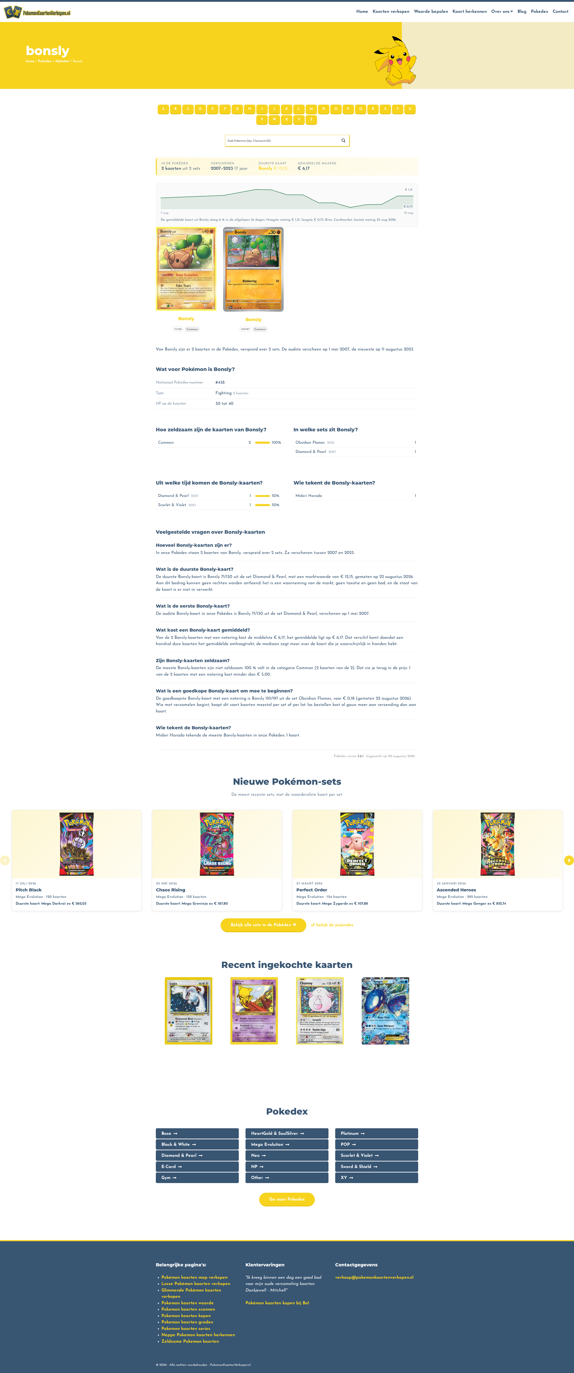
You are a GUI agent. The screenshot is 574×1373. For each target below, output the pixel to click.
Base (166, 1134)
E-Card (168, 1167)
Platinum (350, 1134)
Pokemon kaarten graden (187, 1322)
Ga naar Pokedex (287, 1199)
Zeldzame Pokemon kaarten (190, 1342)
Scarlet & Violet (357, 1156)
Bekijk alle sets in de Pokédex (261, 925)
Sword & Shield (356, 1167)
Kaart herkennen (469, 12)
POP (345, 1145)
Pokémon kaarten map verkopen (194, 1278)
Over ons (500, 12)
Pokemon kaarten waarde (187, 1303)
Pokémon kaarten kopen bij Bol (277, 1303)
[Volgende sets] (569, 860)
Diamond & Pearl (178, 1156)
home (30, 61)
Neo (255, 1156)
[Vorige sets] (5, 860)
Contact (560, 12)
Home (362, 12)
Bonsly (273, 168)
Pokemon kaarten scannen (188, 1309)
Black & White (175, 1145)
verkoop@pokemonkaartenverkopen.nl (374, 1278)
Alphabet (62, 61)
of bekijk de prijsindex (332, 925)
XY (344, 1178)
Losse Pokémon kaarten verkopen (195, 1284)
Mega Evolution (267, 1145)
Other (257, 1178)
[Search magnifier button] (343, 140)
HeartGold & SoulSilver (274, 1134)
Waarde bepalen (431, 12)
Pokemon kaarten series (185, 1329)
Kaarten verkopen (391, 12)
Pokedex (539, 12)
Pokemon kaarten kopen (186, 1316)
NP (254, 1167)
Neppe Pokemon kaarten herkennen (198, 1335)
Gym (165, 1178)
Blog (521, 12)
